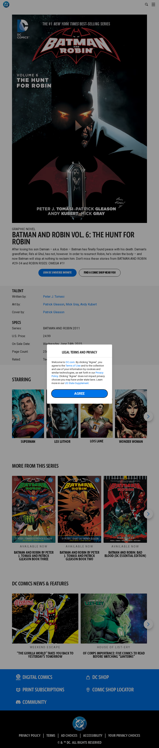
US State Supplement (77, 383)
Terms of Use (73, 365)
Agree (79, 393)
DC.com (70, 362)
